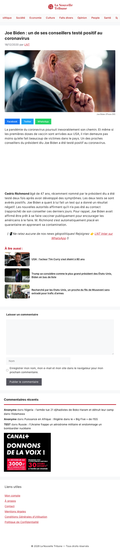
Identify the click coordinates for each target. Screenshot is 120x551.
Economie (35, 17)
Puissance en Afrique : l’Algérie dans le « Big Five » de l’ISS (61, 419)
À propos (10, 500)
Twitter (27, 121)
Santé (107, 17)
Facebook (12, 121)
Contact (10, 506)
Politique (6, 17)
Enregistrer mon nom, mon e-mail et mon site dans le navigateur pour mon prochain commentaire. (56, 370)
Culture (50, 17)
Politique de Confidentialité (22, 522)
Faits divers (66, 17)
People (95, 17)
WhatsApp (43, 121)
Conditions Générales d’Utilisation (26, 516)
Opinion (82, 17)
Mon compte (12, 495)
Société (20, 17)
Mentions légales (15, 511)
